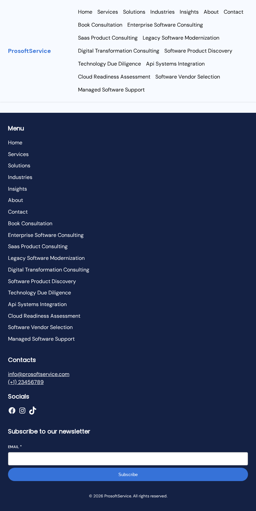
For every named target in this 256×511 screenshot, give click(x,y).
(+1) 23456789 (26, 382)
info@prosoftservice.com (38, 374)
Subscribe (128, 474)
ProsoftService (29, 51)
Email (15, 446)
